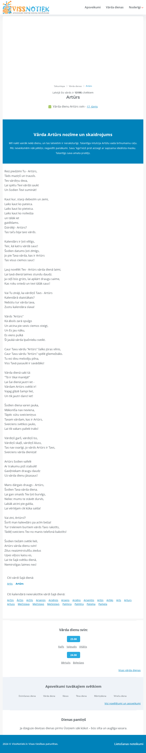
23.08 (73, 639)
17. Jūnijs (92, 106)
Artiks (109, 600)
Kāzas (66, 695)
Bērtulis (66, 662)
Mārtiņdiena (100, 695)
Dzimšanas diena (27, 695)
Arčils (29, 600)
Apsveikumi (93, 7)
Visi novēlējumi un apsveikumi (123, 703)
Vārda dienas (115, 7)
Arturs (128, 600)
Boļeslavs (78, 662)
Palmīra (79, 604)
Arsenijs (41, 600)
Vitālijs (83, 646)
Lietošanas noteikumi (128, 744)
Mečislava (24, 604)
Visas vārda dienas (129, 670)
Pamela (102, 604)
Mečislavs (38, 604)
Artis (10, 583)
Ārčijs (20, 600)
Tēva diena (81, 695)
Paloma (91, 604)
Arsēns (76, 600)
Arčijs (10, 600)
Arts (118, 600)
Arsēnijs (53, 600)
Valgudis (72, 646)
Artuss (11, 604)
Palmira (67, 604)
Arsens (65, 600)
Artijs (100, 600)
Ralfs (61, 646)
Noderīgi (135, 7)
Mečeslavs (53, 604)
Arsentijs (89, 600)
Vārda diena (49, 695)
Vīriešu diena (120, 695)
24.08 (73, 655)
